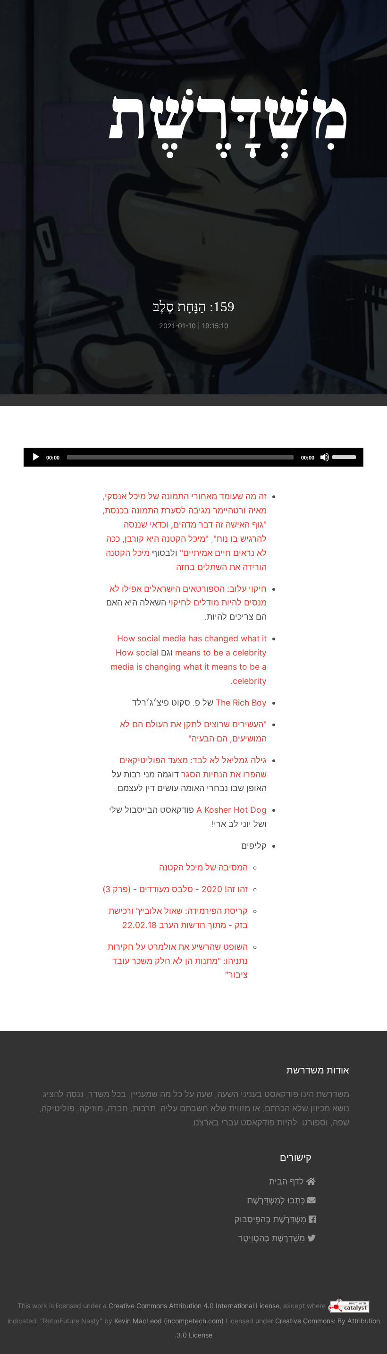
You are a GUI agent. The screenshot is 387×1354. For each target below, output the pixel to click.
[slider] (345, 456)
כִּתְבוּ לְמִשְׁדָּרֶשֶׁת (277, 1200)
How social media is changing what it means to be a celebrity (188, 666)
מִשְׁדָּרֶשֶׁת (228, 116)
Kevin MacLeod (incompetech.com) (169, 1321)
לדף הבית (287, 1181)
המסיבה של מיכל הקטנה (203, 867)
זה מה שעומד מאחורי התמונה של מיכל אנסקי (186, 496)
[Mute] (324, 457)
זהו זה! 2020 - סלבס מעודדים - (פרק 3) (175, 889)
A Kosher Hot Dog (231, 810)
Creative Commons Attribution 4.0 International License (194, 1306)
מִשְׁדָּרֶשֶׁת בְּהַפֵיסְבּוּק (272, 1219)
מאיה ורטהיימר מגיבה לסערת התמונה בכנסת (186, 510)
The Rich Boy (241, 702)
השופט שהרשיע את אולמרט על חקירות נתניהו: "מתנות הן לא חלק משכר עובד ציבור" (178, 961)
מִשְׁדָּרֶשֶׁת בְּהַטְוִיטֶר (272, 1238)
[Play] (36, 457)
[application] (193, 457)
